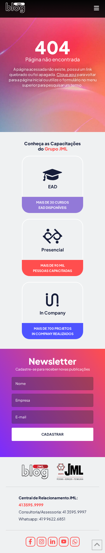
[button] (96, 8)
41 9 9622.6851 (52, 519)
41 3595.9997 (74, 512)
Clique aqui (66, 74)
